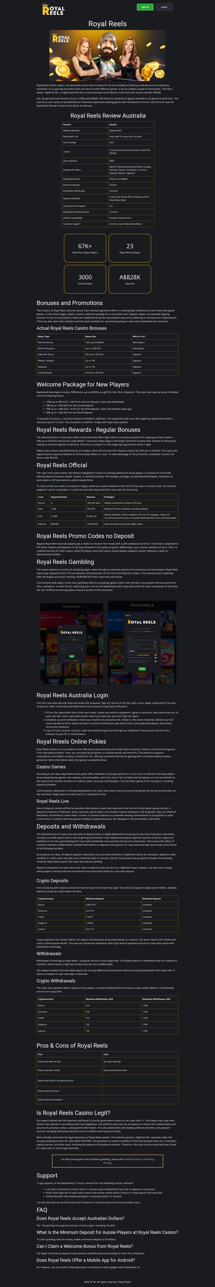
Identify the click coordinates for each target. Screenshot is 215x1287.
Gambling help (132, 1159)
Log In (164, 7)
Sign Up (145, 7)
